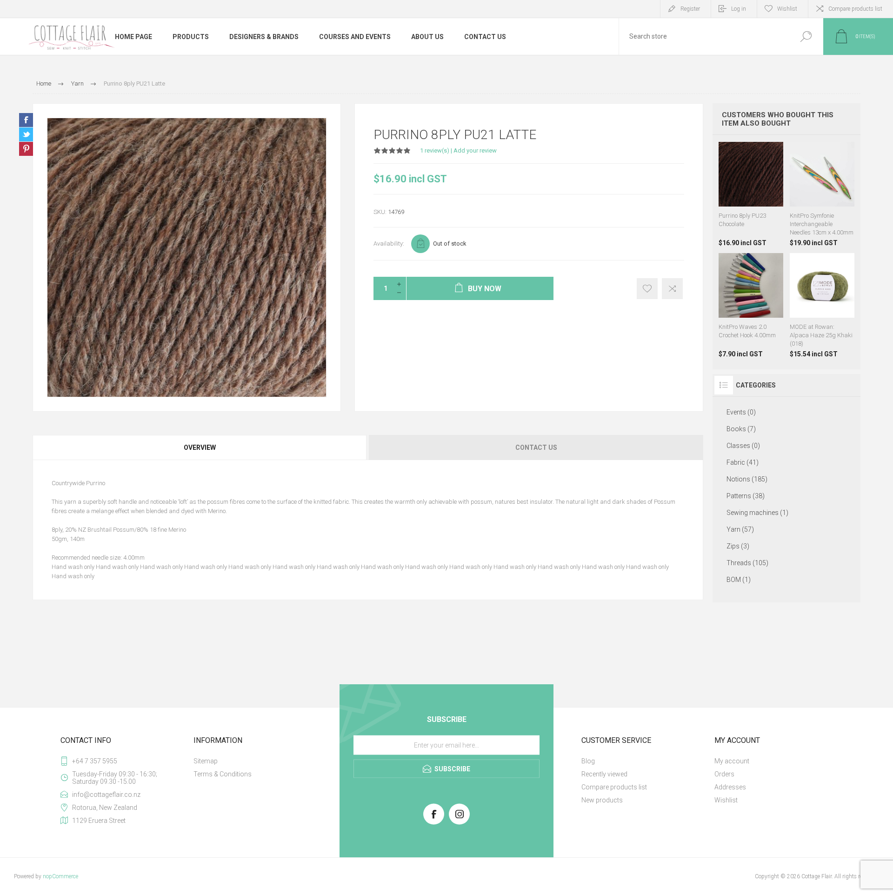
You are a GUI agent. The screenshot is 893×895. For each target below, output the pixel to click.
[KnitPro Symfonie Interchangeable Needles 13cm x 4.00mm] (822, 194)
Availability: (388, 243)
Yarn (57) (740, 529)
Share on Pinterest (26, 149)
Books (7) (741, 429)
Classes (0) (743, 445)
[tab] (200, 447)
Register (690, 9)
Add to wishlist (647, 288)
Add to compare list (672, 288)
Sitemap (205, 761)
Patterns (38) (745, 496)
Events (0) (741, 412)
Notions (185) (746, 479)
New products (602, 800)
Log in (738, 9)
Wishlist (726, 800)
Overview (200, 447)
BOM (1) (738, 579)
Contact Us (536, 447)
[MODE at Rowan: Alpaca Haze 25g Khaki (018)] (822, 305)
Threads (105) (747, 563)
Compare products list (855, 9)
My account (731, 761)
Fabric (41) (742, 462)
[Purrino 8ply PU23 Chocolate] (751, 194)
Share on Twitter (26, 134)
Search (805, 36)
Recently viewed (604, 774)
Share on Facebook (26, 120)
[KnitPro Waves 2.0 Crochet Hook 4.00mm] (751, 305)
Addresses (730, 787)
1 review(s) (434, 150)
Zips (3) (737, 546)
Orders (724, 774)
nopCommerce (60, 876)
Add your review (475, 150)
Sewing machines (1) (757, 512)
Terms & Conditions (222, 774)
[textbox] (703, 36)
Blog (588, 761)
